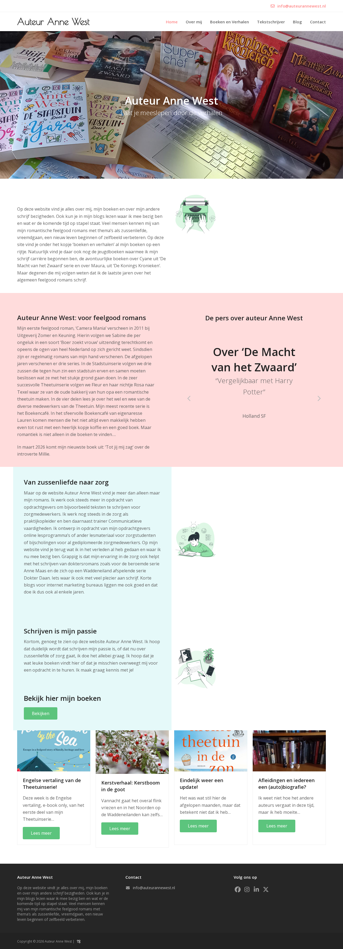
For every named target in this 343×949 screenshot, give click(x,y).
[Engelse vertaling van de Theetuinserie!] (53, 750)
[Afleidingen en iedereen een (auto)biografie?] (289, 750)
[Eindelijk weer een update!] (210, 750)
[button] (189, 398)
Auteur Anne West (53, 21)
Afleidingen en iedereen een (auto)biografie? (286, 783)
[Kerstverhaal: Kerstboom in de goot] (132, 752)
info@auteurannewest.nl (301, 6)
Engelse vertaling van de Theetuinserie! (52, 783)
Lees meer (41, 833)
